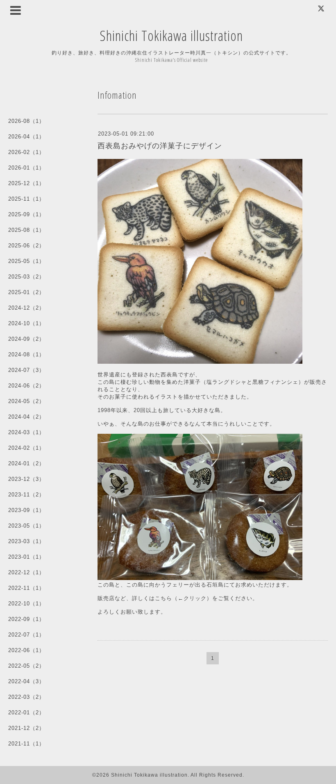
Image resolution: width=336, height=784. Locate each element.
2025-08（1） (26, 230)
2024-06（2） (26, 386)
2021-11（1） (26, 744)
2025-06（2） (26, 245)
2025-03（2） (26, 277)
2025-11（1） (26, 199)
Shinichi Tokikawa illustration (171, 35)
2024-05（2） (26, 401)
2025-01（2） (26, 292)
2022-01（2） (26, 712)
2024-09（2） (26, 339)
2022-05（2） (26, 666)
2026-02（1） (26, 152)
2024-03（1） (26, 432)
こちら (163, 598)
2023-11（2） (26, 495)
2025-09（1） (26, 214)
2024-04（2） (26, 417)
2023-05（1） (26, 526)
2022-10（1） (26, 603)
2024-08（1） (26, 354)
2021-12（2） (26, 728)
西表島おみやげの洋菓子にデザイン (160, 146)
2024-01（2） (26, 463)
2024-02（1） (26, 448)
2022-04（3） (26, 681)
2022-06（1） (26, 650)
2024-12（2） (26, 308)
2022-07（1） (26, 635)
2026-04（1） (26, 137)
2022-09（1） (26, 619)
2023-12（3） (26, 479)
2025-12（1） (26, 183)
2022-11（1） (26, 588)
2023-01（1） (26, 557)
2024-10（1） (26, 323)
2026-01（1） (26, 168)
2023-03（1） (26, 541)
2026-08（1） (26, 121)
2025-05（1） (26, 261)
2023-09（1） (26, 510)
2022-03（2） (26, 697)
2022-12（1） (26, 572)
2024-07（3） (26, 370)
